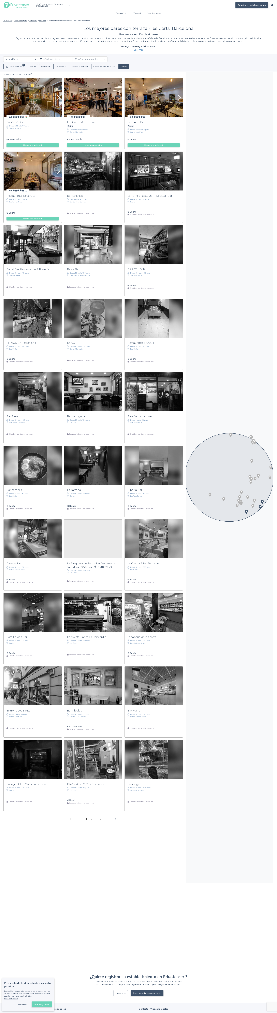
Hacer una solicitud (32, 145)
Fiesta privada (122, 13)
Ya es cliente (121, 993)
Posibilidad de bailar (80, 66)
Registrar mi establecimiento (252, 5)
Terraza (123, 66)
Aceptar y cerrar (42, 1004)
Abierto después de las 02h (104, 66)
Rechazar (22, 1004)
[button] (209, 495)
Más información (11, 998)
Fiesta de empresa (153, 13)
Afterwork (137, 13)
